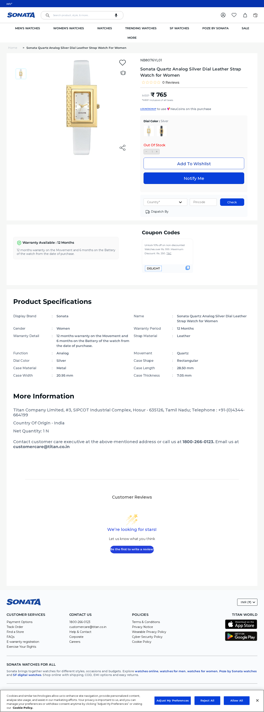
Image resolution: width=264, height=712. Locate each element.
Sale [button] (245, 28)
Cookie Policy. (23, 707)
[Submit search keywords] (47, 15)
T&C (168, 253)
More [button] (132, 38)
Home (13, 48)
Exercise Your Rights (21, 647)
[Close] (257, 700)
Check (232, 202)
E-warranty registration (23, 642)
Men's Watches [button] (27, 28)
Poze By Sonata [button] (215, 28)
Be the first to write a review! (132, 549)
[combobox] (82, 15)
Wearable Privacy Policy (149, 632)
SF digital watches (27, 675)
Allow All (236, 700)
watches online (146, 671)
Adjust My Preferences (173, 700)
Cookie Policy (141, 642)
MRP (145, 95)
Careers (74, 642)
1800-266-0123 (79, 622)
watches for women (202, 671)
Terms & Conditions (146, 622)
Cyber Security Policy (147, 637)
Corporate (76, 637)
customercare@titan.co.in (87, 627)
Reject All (207, 700)
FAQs (10, 637)
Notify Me (194, 178)
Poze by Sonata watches (238, 671)
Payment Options (19, 622)
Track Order (15, 627)
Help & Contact (80, 632)
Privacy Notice (142, 627)
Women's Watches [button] (68, 28)
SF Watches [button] (179, 28)
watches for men (173, 671)
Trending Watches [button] (141, 28)
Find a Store (15, 632)
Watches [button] (104, 28)
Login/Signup (148, 109)
